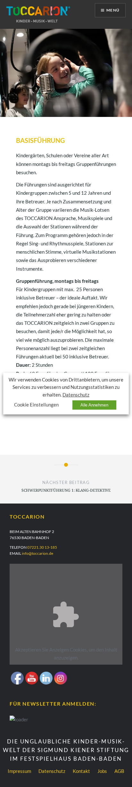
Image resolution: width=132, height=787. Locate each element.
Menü (113, 10)
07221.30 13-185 (42, 547)
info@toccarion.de (37, 553)
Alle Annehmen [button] (94, 404)
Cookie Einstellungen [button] (36, 404)
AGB (119, 771)
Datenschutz (51, 771)
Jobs (102, 771)
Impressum (19, 771)
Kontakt (81, 771)
